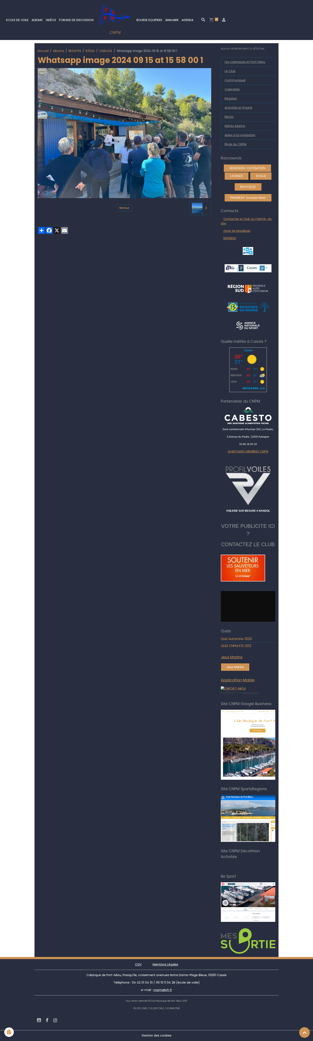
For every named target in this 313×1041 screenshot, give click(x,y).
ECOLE (261, 176)
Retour (124, 208)
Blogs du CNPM (235, 144)
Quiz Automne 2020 (236, 639)
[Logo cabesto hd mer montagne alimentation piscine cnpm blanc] (248, 415)
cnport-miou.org (251, 692)
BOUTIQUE (248, 186)
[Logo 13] (248, 307)
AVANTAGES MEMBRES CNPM (248, 451)
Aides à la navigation (240, 135)
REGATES (75, 51)
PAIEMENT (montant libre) (248, 197)
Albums (37, 20)
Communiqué (235, 80)
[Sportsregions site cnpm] (258, 818)
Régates (231, 98)
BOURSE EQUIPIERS (149, 20)
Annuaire (172, 20)
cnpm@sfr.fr (162, 990)
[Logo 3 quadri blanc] (248, 288)
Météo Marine (235, 126)
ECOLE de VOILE (17, 20)
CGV (138, 964)
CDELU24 (105, 51)
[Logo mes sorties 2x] (258, 941)
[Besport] (256, 902)
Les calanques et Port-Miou (245, 62)
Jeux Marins (235, 667)
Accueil (43, 51)
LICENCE (236, 176)
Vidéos (51, 20)
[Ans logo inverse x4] (248, 325)
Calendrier (232, 89)
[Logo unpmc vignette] (248, 250)
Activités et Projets (238, 108)
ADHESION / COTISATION (247, 168)
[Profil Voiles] (248, 485)
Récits (229, 117)
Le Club (230, 71)
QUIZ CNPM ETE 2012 (236, 646)
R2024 (90, 51)
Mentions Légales (165, 964)
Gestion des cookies (156, 1035)
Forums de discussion (76, 20)
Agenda (187, 20)
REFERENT (230, 238)
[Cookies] (9, 1032)
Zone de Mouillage (236, 231)
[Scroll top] (304, 1032)
